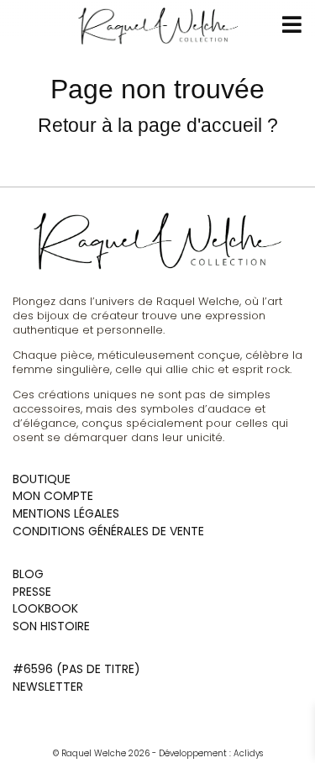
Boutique (42, 479)
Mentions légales (66, 513)
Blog (28, 574)
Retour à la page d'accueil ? (158, 125)
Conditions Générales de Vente (108, 531)
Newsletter (48, 686)
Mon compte (53, 495)
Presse (32, 591)
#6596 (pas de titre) (76, 668)
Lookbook (45, 608)
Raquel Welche (89, 753)
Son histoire (51, 626)
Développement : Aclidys (211, 753)
